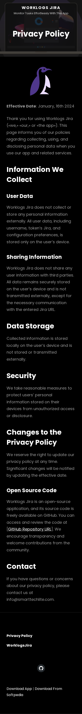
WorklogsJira (19, 645)
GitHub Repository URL (29, 529)
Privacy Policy (19, 635)
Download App (19, 688)
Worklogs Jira (41, 7)
